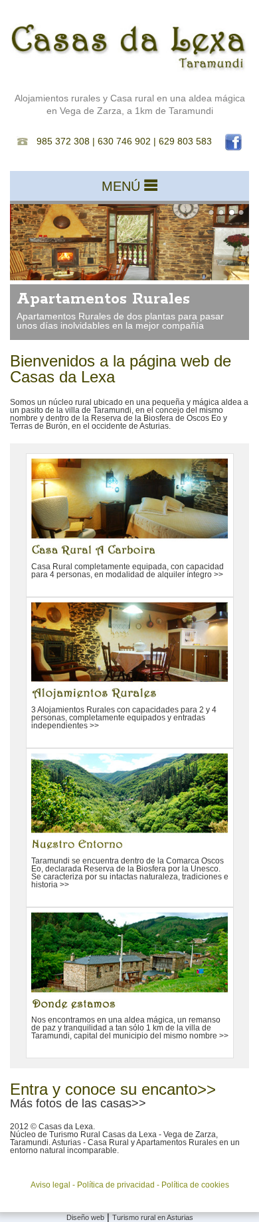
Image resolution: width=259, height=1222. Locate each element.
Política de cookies (195, 1185)
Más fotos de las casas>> (78, 1103)
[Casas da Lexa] (129, 69)
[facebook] (228, 141)
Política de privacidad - (119, 1185)
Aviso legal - (54, 1185)
